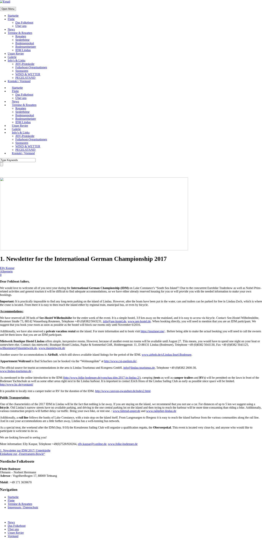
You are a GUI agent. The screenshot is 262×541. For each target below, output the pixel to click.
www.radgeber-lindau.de (161, 411)
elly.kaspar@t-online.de (92, 444)
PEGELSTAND (25, 77)
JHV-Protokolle (24, 64)
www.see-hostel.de (139, 321)
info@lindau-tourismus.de (139, 367)
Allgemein (6, 271)
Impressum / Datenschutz (23, 507)
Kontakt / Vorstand (19, 81)
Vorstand (13, 536)
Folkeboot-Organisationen (31, 67)
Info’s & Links (16, 60)
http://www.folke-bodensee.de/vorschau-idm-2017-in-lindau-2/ (102, 377)
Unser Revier (16, 53)
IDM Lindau (23, 50)
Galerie (12, 57)
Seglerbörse (22, 39)
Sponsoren (21, 70)
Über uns (20, 26)
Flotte (11, 19)
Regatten (20, 36)
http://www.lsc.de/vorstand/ (16, 384)
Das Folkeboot (24, 22)
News (11, 29)
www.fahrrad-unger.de (126, 411)
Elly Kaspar (7, 268)
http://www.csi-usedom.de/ (120, 361)
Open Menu (8, 8)
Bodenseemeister (25, 46)
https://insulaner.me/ (153, 331)
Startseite (13, 15)
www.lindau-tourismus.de (15, 371)
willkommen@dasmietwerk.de (18, 348)
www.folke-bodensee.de (123, 444)
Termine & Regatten (20, 32)
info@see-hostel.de (114, 321)
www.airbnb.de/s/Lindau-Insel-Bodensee (166, 354)
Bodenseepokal (24, 43)
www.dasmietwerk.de (52, 348)
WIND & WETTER (27, 74)
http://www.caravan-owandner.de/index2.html (123, 391)
